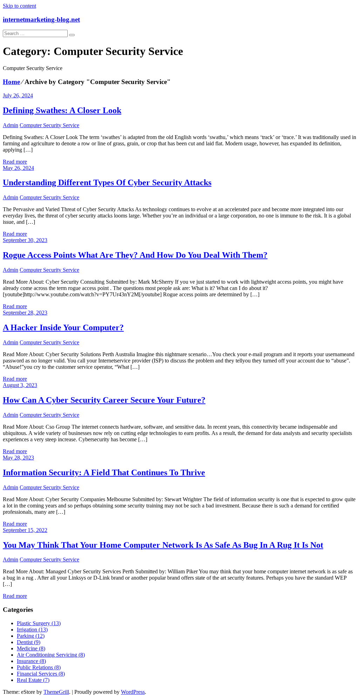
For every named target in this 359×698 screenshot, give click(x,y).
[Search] (72, 35)
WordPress (133, 692)
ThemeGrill (56, 692)
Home (11, 81)
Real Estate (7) (33, 680)
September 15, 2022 (25, 530)
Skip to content (19, 6)
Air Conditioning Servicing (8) (51, 655)
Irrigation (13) (32, 630)
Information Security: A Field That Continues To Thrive (104, 472)
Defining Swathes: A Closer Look (62, 110)
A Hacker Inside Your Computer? (63, 327)
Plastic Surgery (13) (39, 623)
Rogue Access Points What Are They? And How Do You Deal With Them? (135, 255)
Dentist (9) (28, 642)
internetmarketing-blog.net (41, 19)
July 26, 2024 (18, 95)
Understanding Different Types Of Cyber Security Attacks (107, 182)
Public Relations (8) (39, 667)
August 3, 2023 (20, 385)
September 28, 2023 (25, 313)
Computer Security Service (49, 125)
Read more (15, 162)
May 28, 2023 (18, 458)
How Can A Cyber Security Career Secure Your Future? (104, 400)
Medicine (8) (31, 648)
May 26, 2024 (18, 168)
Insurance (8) (31, 661)
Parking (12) (31, 636)
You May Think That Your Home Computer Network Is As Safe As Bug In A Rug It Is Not (163, 545)
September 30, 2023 (25, 240)
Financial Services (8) (41, 674)
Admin (10, 125)
